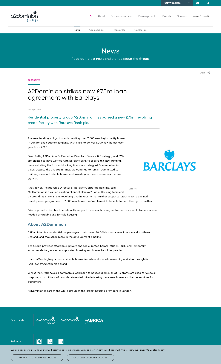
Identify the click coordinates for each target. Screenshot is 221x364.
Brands (166, 16)
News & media (201, 16)
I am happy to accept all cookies (37, 358)
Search (208, 3)
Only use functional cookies (90, 358)
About (101, 16)
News (77, 29)
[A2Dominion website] (70, 320)
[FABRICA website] (94, 320)
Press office (119, 29)
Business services (121, 16)
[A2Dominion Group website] (46, 320)
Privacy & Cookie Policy (151, 349)
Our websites (172, 3)
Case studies (96, 29)
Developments (147, 16)
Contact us (198, 3)
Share (203, 72)
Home (90, 16)
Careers (182, 16)
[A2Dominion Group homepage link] (24, 16)
